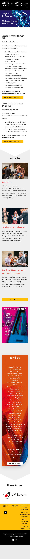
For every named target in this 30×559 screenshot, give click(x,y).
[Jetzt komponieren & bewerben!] (15, 216)
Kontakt (5, 533)
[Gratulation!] (15, 171)
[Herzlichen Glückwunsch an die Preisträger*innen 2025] (15, 259)
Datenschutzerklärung (20, 533)
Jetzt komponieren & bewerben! (14, 227)
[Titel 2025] (15, 308)
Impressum (10, 533)
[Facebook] (5, 512)
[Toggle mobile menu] (27, 6)
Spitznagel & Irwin (19, 536)
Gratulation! (7, 182)
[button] (3, 325)
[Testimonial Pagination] (13, 457)
